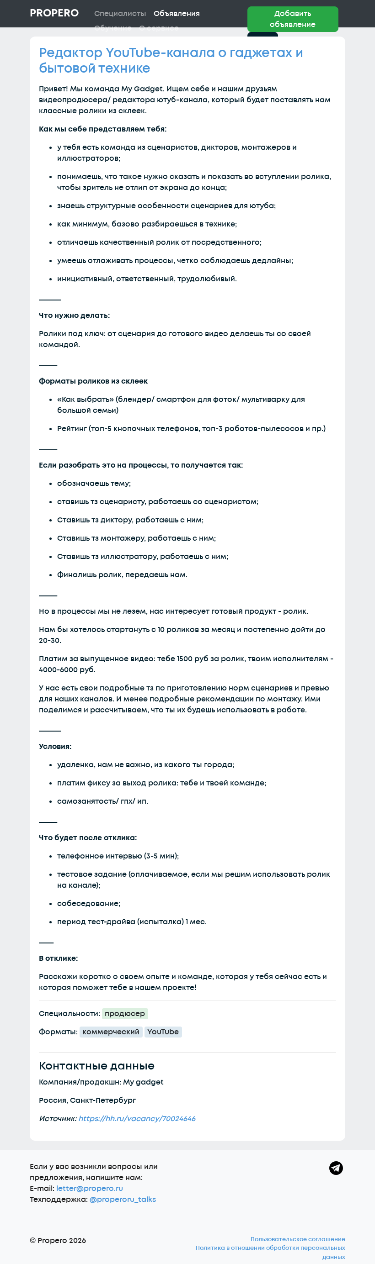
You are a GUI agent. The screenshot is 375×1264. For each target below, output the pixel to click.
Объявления (177, 14)
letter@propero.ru (89, 1189)
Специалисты (120, 14)
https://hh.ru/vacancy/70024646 (136, 1119)
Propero (54, 13)
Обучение (113, 28)
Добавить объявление (293, 19)
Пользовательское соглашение (298, 1239)
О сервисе (159, 28)
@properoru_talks (123, 1200)
